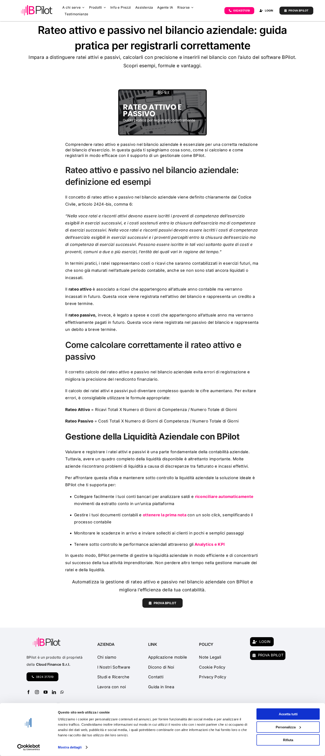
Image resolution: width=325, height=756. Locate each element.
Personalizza (286, 727)
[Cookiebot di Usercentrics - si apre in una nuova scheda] (28, 747)
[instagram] (37, 692)
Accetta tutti (288, 714)
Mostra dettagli (70, 747)
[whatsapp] (62, 692)
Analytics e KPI (210, 544)
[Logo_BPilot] (37, 6)
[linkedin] (54, 692)
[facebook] (29, 692)
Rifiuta (288, 740)
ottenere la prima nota (164, 515)
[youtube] (46, 692)
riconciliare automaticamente (224, 496)
